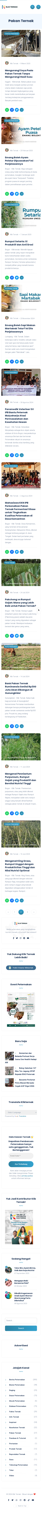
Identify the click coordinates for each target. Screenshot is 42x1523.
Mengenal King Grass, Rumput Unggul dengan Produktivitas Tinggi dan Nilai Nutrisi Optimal (20, 865)
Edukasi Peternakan (11, 34)
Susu (11, 1460)
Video (11, 1476)
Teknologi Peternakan (18, 1465)
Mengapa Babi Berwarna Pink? (21, 1282)
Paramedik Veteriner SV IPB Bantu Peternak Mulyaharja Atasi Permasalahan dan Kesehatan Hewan (19, 416)
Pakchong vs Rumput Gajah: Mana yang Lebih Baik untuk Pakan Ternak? (20, 602)
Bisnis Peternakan (17, 1385)
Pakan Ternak (9, 563)
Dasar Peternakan (16, 1396)
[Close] (38, 1518)
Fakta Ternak (15, 1412)
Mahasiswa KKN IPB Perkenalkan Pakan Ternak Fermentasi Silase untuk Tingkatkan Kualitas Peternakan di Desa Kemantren (20, 510)
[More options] (22, 110)
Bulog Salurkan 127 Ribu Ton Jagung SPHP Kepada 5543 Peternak (25, 1071)
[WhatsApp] (7, 110)
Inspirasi (12, 1422)
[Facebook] (12, 110)
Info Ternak (14, 1417)
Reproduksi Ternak (17, 1454)
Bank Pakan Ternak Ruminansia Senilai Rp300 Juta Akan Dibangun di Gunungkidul (20, 688)
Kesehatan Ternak (11, 288)
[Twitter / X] (17, 110)
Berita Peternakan (11, 372)
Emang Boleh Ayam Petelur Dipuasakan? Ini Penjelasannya (19, 160)
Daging (12, 1390)
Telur (11, 1470)
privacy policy (27, 1176)
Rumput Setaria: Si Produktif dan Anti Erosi (19, 243)
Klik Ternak (14, 63)
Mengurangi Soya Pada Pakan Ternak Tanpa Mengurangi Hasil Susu (19, 73)
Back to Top (22, 1506)
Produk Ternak (15, 1449)
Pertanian (13, 1444)
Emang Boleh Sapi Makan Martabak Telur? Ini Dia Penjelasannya (20, 328)
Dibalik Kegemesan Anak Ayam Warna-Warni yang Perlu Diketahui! (23, 1297)
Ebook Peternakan (17, 1401)
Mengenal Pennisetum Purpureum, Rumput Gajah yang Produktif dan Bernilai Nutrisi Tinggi (20, 778)
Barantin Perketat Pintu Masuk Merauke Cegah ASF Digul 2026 (25, 1083)
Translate (22, 1116)
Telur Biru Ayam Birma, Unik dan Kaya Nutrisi (25, 1269)
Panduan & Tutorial (17, 1438)
